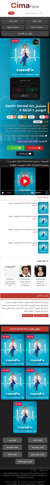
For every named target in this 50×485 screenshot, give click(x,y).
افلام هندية (13, 21)
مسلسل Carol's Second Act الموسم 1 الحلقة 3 (22, 229)
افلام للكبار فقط (37, 454)
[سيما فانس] (25, 5)
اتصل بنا (34, 470)
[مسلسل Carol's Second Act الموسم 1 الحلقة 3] (43, 234)
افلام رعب (12, 440)
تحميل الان (14, 147)
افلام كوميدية (12, 447)
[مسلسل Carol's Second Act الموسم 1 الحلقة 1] (43, 208)
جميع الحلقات (23, 153)
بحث (11, 13)
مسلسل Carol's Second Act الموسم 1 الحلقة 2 (22, 216)
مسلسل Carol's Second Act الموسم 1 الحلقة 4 (22, 243)
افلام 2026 (12, 454)
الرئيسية (45, 161)
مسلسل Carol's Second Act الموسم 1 (24, 161)
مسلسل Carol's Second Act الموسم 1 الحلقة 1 (22, 203)
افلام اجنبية (37, 21)
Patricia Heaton (40, 279)
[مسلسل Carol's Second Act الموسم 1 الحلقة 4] (43, 248)
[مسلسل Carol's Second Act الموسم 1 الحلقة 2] (43, 221)
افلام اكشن (37, 440)
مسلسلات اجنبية (37, 27)
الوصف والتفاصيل (42, 295)
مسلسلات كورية (13, 27)
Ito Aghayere (10, 279)
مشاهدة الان (33, 147)
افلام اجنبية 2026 (25, 461)
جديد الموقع (44, 470)
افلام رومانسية (38, 447)
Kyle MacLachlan (25, 279)
